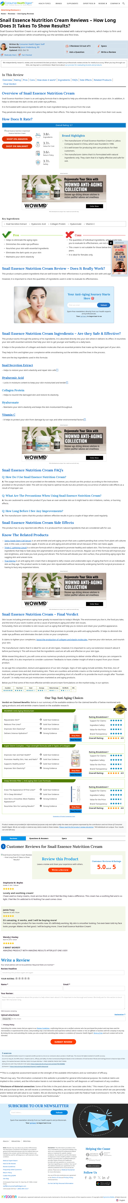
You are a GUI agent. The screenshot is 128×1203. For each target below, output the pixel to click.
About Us (6, 1141)
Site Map (6, 1179)
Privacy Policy (68, 1177)
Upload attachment (10, 1015)
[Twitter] (99, 1177)
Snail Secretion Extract (17, 365)
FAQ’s (75, 79)
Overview (7, 79)
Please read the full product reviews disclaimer (76, 827)
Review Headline (9, 968)
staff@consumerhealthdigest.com (14, 1186)
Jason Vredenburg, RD (30, 47)
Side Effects (86, 79)
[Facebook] (86, 1177)
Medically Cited (10, 55)
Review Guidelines (43, 1028)
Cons (32, 79)
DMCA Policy (27, 1141)
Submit (104, 305)
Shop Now (76, 736)
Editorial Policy (16, 1141)
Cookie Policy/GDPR (9, 1176)
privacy (84, 316)
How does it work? (46, 79)
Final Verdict (10, 83)
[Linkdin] (104, 1177)
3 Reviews (79, 46)
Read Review (76, 740)
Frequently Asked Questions (12, 1170)
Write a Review (108, 52)
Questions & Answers (38, 838)
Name (4, 984)
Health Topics (45, 3)
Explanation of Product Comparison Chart (64, 816)
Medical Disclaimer (68, 1170)
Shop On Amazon (17, 138)
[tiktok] (108, 1177)
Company (114, 3)
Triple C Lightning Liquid (15, 547)
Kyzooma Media (108, 1197)
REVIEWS (101, 3)
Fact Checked (27, 55)
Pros (25, 79)
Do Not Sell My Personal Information (60, 1183)
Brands (59, 3)
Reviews (13, 838)
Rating (17, 79)
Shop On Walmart (17, 146)
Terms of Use (98, 1033)
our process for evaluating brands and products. (83, 65)
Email (66, 984)
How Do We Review (9, 1164)
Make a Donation (94, 1166)
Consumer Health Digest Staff (31, 44)
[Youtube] (90, 1177)
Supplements (72, 3)
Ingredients (64, 79)
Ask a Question (76, 52)
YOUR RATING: (8, 978)
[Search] (123, 3)
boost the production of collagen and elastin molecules (61, 639)
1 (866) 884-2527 (22, 1189)
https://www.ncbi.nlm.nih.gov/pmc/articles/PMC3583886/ (48, 1064)
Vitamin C (8, 414)
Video (89, 838)
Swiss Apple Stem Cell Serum (17, 540)
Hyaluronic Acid (13, 378)
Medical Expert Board (10, 1161)
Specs (104, 46)
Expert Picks (88, 3)
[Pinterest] (95, 1177)
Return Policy (7, 1173)
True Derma (10, 561)
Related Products (103, 79)
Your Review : (7, 993)
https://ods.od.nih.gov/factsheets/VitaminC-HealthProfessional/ (29, 1066)
